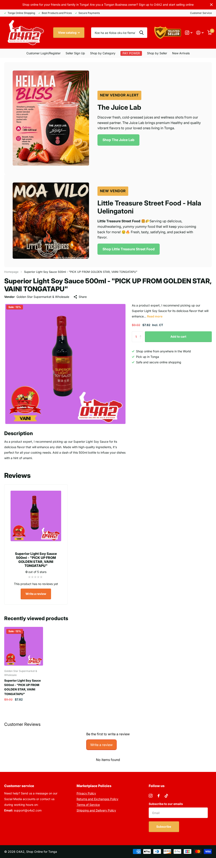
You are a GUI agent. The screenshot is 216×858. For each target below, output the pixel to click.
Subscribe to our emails (166, 804)
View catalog (67, 32)
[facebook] (159, 795)
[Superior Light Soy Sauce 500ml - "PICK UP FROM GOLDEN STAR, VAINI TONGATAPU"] (23, 646)
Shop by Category (102, 53)
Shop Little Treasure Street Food (129, 249)
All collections (157, 53)
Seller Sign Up (75, 53)
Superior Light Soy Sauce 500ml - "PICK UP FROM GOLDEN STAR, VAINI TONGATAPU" (22, 687)
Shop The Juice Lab (118, 140)
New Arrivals (181, 53)
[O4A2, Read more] (189, 32)
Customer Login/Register (43, 53)
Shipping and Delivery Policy (96, 810)
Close (211, 4)
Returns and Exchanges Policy (97, 799)
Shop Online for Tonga (41, 851)
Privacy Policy (86, 793)
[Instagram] (151, 796)
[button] (141, 333)
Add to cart (178, 336)
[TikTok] (166, 796)
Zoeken (141, 32)
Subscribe (164, 826)
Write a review (36, 594)
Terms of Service (88, 804)
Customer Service (201, 13)
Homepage (11, 271)
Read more (154, 316)
